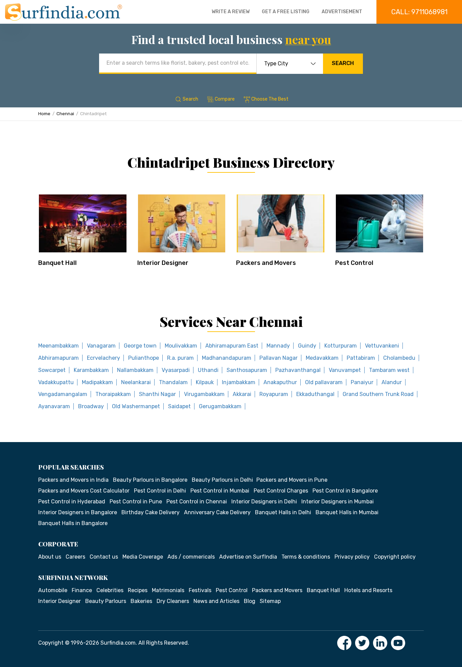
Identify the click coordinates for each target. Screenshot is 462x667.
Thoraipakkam (113, 394)
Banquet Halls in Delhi (283, 512)
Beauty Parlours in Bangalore (150, 480)
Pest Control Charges (281, 490)
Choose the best (269, 99)
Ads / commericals (191, 557)
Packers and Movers (266, 263)
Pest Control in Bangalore (345, 490)
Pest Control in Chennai (196, 501)
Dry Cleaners (173, 601)
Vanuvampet (345, 370)
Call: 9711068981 (419, 12)
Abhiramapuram (58, 358)
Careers (75, 557)
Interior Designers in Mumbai (337, 501)
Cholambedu (399, 358)
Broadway (91, 406)
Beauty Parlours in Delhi (222, 480)
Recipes (137, 590)
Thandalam (173, 382)
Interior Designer (162, 263)
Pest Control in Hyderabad (71, 501)
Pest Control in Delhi (160, 490)
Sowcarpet (52, 370)
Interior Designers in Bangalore (77, 512)
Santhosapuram (247, 370)
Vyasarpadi (176, 370)
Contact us (104, 557)
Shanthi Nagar (157, 394)
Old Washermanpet (136, 406)
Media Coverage (142, 557)
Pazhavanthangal (298, 370)
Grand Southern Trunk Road (378, 394)
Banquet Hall (57, 263)
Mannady (278, 345)
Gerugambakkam (220, 406)
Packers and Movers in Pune (291, 480)
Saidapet (179, 406)
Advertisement (342, 12)
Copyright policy (395, 557)
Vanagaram (101, 345)
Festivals (200, 590)
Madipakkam (97, 382)
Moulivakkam (181, 345)
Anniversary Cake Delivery (217, 512)
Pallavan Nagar (278, 358)
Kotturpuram (340, 345)
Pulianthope (143, 358)
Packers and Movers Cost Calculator (84, 490)
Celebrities (109, 590)
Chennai (65, 113)
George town (140, 345)
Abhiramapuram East (231, 345)
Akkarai (242, 394)
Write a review (231, 12)
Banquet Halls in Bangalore (73, 523)
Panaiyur (362, 382)
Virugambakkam (204, 394)
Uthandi (208, 370)
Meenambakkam (58, 345)
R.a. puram (180, 358)
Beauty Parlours (105, 601)
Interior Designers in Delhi (264, 501)
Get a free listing (285, 12)
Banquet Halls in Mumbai (347, 512)
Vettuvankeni (382, 345)
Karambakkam (91, 370)
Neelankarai (136, 382)
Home (44, 113)
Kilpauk (205, 382)
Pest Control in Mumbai (219, 490)
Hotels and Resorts (368, 590)
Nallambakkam (135, 370)
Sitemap (270, 601)
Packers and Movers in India (73, 480)
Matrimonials (168, 590)
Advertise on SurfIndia (248, 557)
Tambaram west (389, 370)
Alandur (392, 382)
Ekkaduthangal (315, 394)
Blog (249, 601)
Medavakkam (322, 358)
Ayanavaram (54, 406)
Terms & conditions (305, 557)
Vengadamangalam (62, 394)
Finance (82, 590)
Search (343, 63)
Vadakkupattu (56, 382)
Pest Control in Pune (136, 501)
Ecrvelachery (103, 358)
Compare (225, 99)
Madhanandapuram (226, 358)
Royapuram (273, 394)
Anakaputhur (280, 382)
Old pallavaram (324, 382)
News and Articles (216, 601)
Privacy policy (352, 557)
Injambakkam (238, 382)
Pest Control (354, 263)
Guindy (307, 345)
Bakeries (141, 601)
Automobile (52, 590)
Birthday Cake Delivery (150, 512)
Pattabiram (361, 358)
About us (49, 557)
